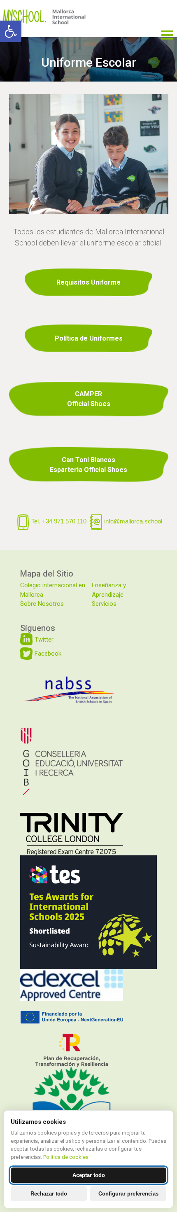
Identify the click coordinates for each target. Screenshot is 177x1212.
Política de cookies (65, 1157)
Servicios (104, 603)
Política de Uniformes (89, 338)
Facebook (48, 653)
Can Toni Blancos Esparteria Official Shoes (88, 465)
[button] (10, 31)
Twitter (44, 639)
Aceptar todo (88, 1175)
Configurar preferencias (128, 1194)
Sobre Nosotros (42, 603)
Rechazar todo (48, 1194)
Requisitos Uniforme (88, 282)
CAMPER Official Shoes (88, 399)
